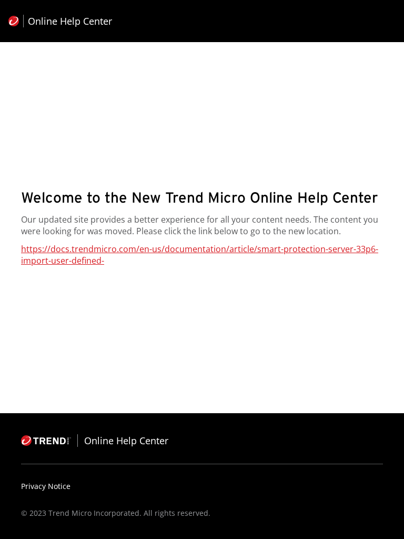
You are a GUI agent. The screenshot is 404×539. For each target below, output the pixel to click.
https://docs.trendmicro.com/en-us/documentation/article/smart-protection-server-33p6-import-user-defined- (199, 254)
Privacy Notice (45, 486)
